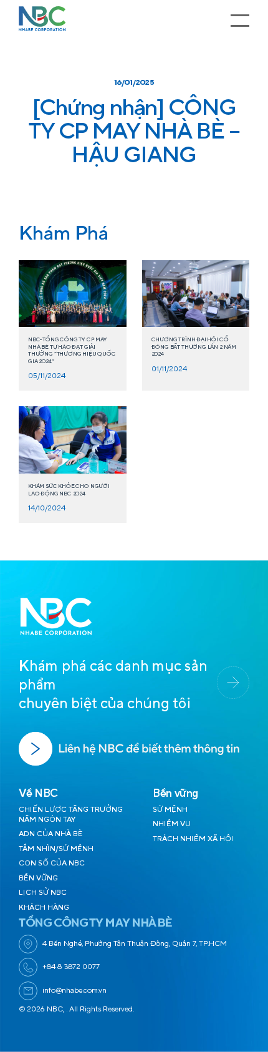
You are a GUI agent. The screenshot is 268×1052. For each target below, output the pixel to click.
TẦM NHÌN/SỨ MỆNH (56, 849)
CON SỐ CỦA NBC (52, 863)
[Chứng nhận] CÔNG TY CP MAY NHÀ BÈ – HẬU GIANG (134, 131)
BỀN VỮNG (38, 878)
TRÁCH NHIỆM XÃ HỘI (193, 839)
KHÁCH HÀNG (44, 907)
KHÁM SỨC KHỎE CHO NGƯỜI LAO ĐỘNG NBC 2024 (69, 489)
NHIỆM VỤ (172, 824)
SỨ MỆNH (170, 809)
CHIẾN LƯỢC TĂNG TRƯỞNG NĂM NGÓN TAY (71, 814)
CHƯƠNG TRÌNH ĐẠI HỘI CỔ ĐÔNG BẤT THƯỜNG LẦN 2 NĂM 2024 (194, 347)
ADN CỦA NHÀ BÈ (51, 834)
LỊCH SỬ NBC (43, 892)
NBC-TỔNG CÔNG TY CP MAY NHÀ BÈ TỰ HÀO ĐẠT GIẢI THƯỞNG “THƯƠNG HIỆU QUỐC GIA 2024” (72, 350)
